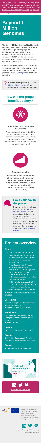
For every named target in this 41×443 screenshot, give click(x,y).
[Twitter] (21, 386)
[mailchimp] (36, 427)
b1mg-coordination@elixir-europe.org (18, 348)
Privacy (27, 432)
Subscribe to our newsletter (20, 389)
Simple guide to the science (18, 85)
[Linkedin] (15, 386)
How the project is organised (20, 307)
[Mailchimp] (26, 386)
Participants (14, 322)
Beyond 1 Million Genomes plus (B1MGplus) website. (20, 10)
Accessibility (35, 432)
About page (20, 73)
